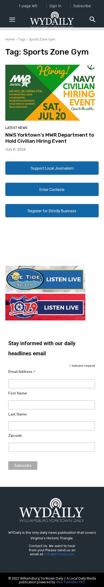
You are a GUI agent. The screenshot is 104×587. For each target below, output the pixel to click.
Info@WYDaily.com (59, 554)
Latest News (16, 127)
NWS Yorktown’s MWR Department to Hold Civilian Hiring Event (49, 138)
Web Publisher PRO (70, 582)
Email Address (21, 371)
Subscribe (82, 5)
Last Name (17, 414)
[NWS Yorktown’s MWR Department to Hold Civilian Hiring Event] (52, 93)
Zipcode (15, 435)
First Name (17, 393)
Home (10, 39)
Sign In (55, 5)
